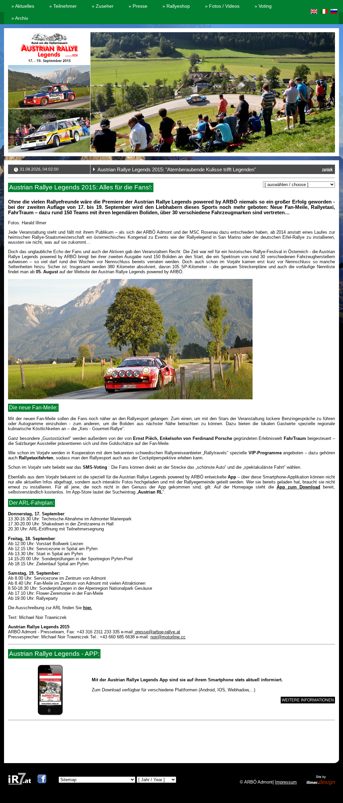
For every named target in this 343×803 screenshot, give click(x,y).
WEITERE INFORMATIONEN (308, 700)
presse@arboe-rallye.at (157, 631)
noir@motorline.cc (168, 636)
